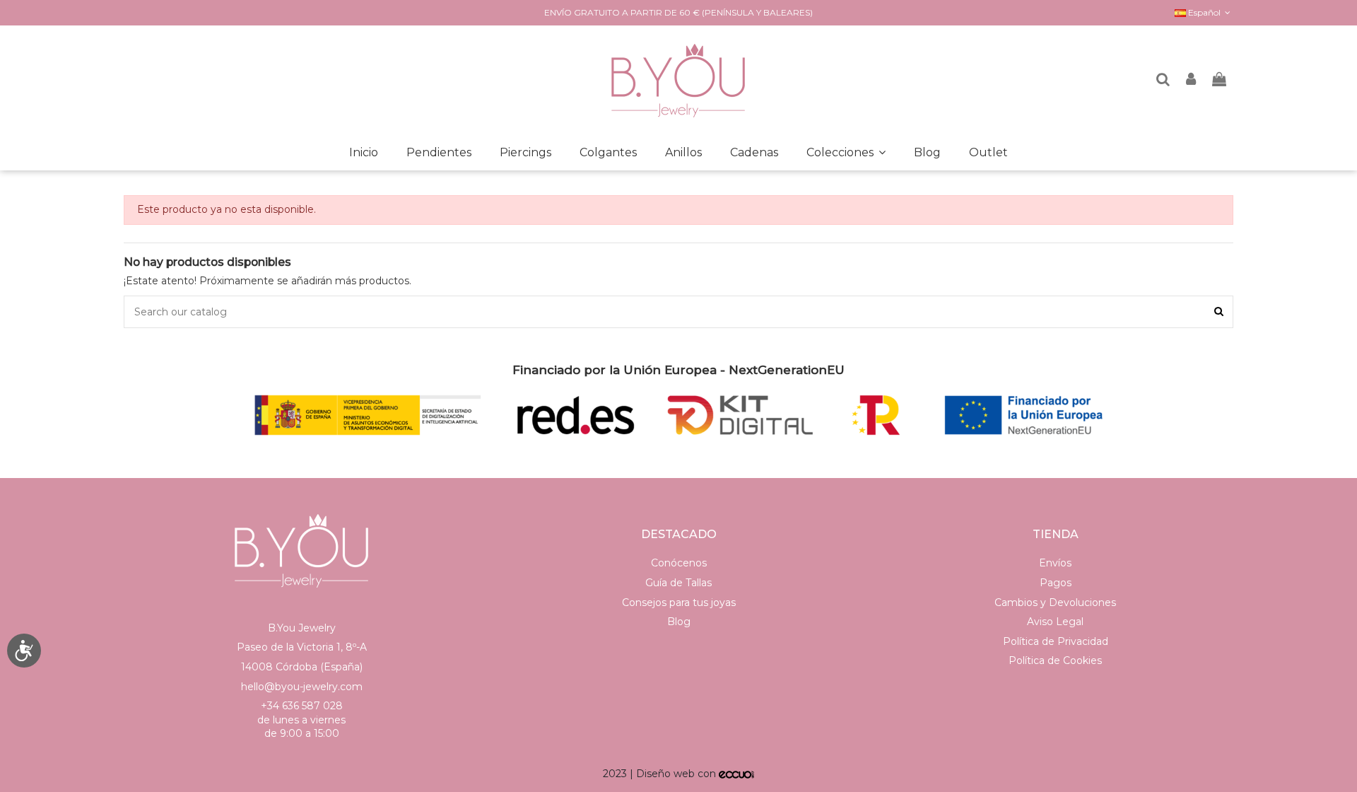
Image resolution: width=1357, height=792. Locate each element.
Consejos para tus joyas (679, 602)
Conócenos (679, 563)
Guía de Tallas (678, 582)
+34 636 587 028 (302, 705)
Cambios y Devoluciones (1055, 602)
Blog (679, 621)
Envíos (1055, 563)
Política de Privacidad (1055, 641)
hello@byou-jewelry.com (302, 686)
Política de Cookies (1055, 660)
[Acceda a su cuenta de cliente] (1191, 80)
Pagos (1055, 582)
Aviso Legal (1055, 621)
